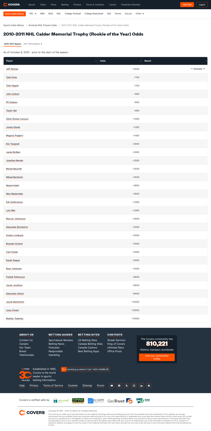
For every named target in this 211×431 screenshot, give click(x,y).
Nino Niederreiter (14, 193)
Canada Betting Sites (90, 343)
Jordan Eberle (13, 127)
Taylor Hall (11, 110)
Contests (114, 334)
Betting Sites (89, 334)
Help (22, 385)
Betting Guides (61, 334)
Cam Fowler (12, 252)
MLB (50, 13)
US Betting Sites (87, 340)
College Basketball (93, 13)
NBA (42, 13)
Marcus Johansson (15, 218)
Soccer (128, 13)
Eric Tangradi (12, 143)
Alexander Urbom (15, 293)
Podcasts (54, 347)
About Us (26, 334)
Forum (100, 385)
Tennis (118, 13)
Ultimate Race (115, 347)
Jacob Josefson (14, 285)
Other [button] (138, 13)
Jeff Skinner (12, 69)
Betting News (56, 343)
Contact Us (26, 340)
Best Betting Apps (88, 351)
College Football (73, 13)
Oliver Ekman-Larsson (17, 119)
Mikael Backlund (14, 177)
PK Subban (11, 102)
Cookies (73, 385)
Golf (109, 13)
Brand (22, 351)
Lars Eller (10, 210)
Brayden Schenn (14, 243)
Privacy (34, 385)
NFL (32, 13)
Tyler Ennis (11, 77)
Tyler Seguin (12, 85)
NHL (59, 13)
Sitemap (87, 385)
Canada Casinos (87, 347)
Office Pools (114, 351)
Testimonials (26, 354)
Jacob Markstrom (15, 302)
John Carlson (12, 94)
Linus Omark (12, 310)
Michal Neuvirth (14, 168)
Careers (23, 343)
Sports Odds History (13, 25)
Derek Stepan (13, 260)
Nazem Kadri (12, 185)
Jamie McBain (13, 152)
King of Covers (116, 343)
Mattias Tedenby (14, 318)
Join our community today (157, 357)
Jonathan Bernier (14, 160)
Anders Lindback (14, 235)
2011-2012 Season (31, 44)
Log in (202, 4)
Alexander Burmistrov (17, 227)
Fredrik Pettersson (15, 277)
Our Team (25, 347)
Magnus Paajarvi (14, 135)
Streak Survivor (116, 340)
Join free (187, 4)
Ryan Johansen (14, 268)
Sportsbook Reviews (61, 340)
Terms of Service (53, 385)
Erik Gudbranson (14, 202)
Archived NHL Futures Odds (42, 25)
